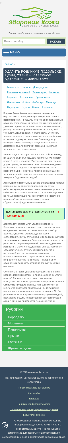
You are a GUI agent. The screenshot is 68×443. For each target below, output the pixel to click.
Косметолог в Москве (34, 415)
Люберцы (38, 102)
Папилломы (17, 329)
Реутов (26, 107)
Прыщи (13, 336)
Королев (12, 97)
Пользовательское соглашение (34, 388)
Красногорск (43, 97)
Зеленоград (39, 92)
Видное (26, 87)
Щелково (47, 107)
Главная (8, 63)
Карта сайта (34, 393)
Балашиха (13, 87)
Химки (36, 107)
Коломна (54, 92)
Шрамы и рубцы (20, 348)
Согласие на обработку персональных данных (34, 409)
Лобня (26, 102)
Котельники (26, 97)
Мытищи (51, 102)
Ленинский (13, 102)
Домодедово (40, 87)
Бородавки (16, 317)
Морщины (15, 323)
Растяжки (15, 342)
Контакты (34, 398)
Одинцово (13, 107)
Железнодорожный (18, 92)
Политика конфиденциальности (34, 404)
